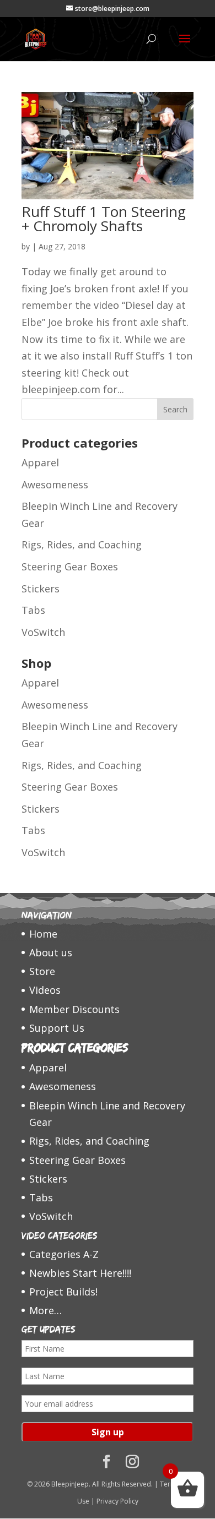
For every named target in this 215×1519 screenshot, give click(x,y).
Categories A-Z (64, 1254)
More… (45, 1310)
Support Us (56, 1028)
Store (42, 971)
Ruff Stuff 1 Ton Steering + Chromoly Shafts (104, 219)
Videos (45, 990)
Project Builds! (63, 1291)
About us (50, 952)
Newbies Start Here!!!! (80, 1273)
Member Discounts (74, 1009)
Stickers (41, 588)
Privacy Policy (117, 1501)
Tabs (33, 610)
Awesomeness (55, 484)
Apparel (40, 462)
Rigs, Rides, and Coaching (82, 544)
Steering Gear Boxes (70, 566)
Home (43, 933)
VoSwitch (43, 632)
